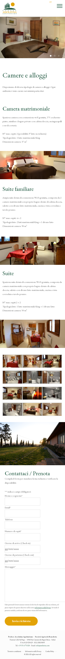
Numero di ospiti (13, 531)
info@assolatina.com (43, 645)
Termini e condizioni (14, 651)
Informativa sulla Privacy (33, 651)
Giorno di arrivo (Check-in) (17, 543)
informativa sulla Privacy (43, 607)
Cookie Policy (49, 651)
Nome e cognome (13, 495)
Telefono (9, 519)
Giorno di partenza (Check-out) (19, 554)
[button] (63, 56)
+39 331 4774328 (24, 645)
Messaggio (10, 566)
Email (8, 507)
